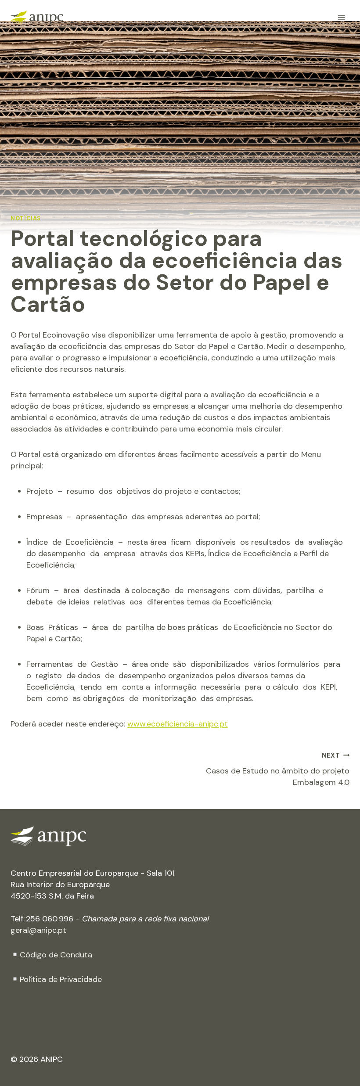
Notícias (26, 218)
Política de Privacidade (61, 979)
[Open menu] (341, 17)
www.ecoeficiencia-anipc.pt (177, 724)
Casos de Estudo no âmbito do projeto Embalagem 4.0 (277, 770)
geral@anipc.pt (38, 930)
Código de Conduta (56, 954)
